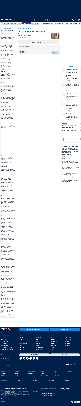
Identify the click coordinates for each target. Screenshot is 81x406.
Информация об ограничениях (46, 391)
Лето (37, 341)
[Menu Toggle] (2, 20)
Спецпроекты (68, 345)
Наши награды (4, 341)
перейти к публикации (25, 28)
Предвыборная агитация (6, 347)
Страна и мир (68, 339)
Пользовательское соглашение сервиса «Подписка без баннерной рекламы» (55, 397)
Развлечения (53, 345)
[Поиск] (72, 20)
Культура (38, 339)
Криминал (38, 337)
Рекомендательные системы (46, 395)
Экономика (67, 343)
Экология (67, 341)
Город (20, 341)
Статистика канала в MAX (7, 349)
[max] (30, 358)
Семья (51, 349)
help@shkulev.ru (9, 398)
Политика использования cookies (47, 393)
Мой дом (38, 343)
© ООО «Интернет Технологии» (21, 401)
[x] (34, 358)
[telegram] (20, 358)
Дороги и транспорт (23, 343)
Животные (21, 347)
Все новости (8, 28)
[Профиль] (78, 20)
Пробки (40, 19)
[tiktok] (37, 358)
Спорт (66, 335)
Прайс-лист (3, 337)
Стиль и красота (68, 337)
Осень (51, 337)
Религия (52, 347)
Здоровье (21, 349)
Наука (37, 345)
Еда (20, 345)
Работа (52, 343)
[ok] (27, 358)
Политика (52, 339)
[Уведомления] (75, 20)
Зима (37, 335)
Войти (23, 52)
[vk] (24, 358)
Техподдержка (4, 345)
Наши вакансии (4, 343)
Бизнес (21, 337)
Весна (20, 339)
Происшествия (53, 341)
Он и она (52, 335)
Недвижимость (39, 347)
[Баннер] (26, 23)
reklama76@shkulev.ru (66, 388)
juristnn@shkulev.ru (30, 397)
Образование (39, 349)
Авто (20, 335)
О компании (4, 339)
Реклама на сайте (5, 335)
